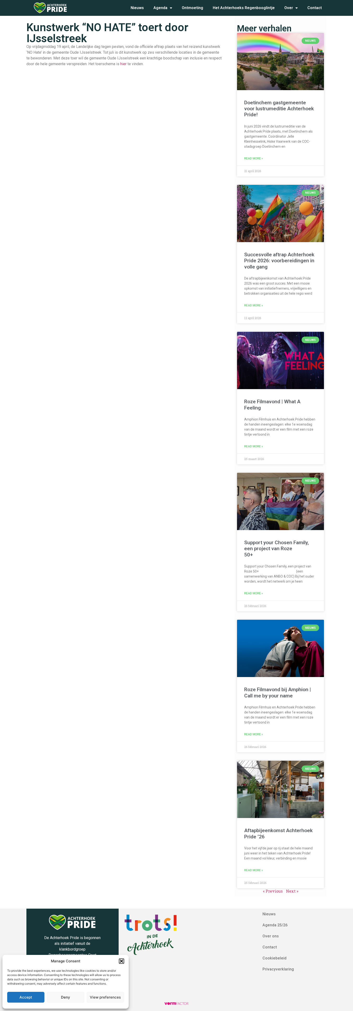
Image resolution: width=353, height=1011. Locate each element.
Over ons (270, 936)
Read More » (253, 158)
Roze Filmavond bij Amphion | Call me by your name (277, 692)
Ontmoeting (192, 8)
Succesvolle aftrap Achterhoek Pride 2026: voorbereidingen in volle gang (279, 260)
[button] (121, 961)
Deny (65, 997)
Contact (314, 8)
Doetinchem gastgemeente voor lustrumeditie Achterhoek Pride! (279, 108)
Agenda (160, 8)
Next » (292, 891)
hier (123, 64)
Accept (25, 997)
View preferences (105, 997)
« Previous (273, 891)
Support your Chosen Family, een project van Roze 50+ (276, 548)
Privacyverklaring (278, 969)
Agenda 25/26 (274, 925)
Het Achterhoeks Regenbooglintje (244, 8)
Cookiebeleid (274, 958)
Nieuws (137, 8)
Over (288, 8)
